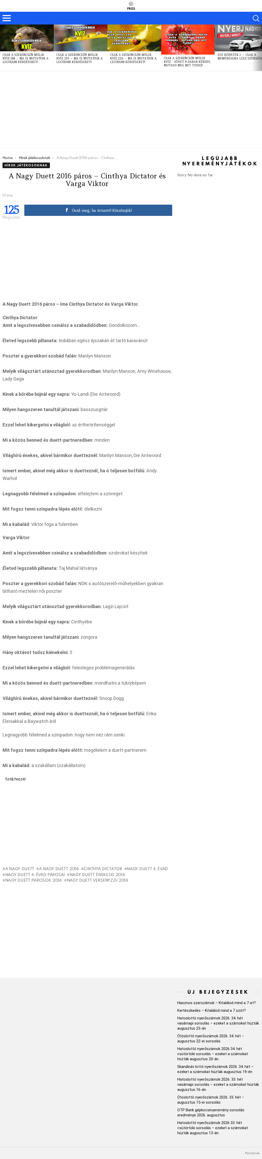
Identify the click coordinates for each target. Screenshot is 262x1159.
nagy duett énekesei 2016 (97, 874)
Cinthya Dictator (103, 868)
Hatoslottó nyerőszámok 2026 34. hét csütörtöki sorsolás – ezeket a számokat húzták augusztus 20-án (212, 1053)
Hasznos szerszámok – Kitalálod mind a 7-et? (216, 1003)
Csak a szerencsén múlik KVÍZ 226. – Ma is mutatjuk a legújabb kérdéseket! (133, 58)
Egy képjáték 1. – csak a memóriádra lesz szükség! (239, 56)
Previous (2, 47)
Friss (131, 8)
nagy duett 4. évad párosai (35, 874)
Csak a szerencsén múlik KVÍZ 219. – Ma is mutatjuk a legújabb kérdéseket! (79, 58)
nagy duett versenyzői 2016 (97, 880)
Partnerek (252, 1153)
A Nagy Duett (19, 868)
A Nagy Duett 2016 (59, 868)
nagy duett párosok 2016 (33, 880)
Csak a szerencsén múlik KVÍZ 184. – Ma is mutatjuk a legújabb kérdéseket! (25, 58)
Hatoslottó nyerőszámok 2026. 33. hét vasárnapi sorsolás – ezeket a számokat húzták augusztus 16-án (218, 1084)
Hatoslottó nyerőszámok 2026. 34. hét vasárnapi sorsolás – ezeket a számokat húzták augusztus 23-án (218, 1023)
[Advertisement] (131, 109)
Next (259, 47)
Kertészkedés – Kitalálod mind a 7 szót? (211, 1010)
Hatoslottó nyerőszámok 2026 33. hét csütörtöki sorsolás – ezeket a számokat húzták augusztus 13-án (212, 1127)
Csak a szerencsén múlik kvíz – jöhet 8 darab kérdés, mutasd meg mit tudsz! (187, 61)
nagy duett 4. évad (147, 868)
